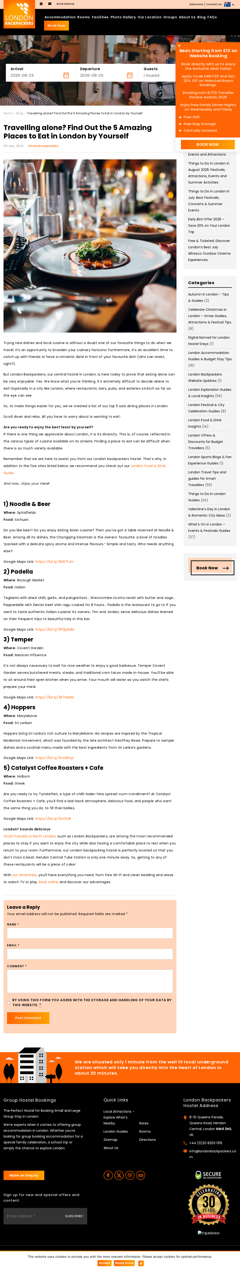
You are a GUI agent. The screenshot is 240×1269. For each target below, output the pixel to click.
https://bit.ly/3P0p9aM (54, 629)
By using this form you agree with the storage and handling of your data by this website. (92, 1002)
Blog (201, 17)
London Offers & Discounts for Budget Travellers (205, 441)
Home (8, 113)
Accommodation (60, 17)
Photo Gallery (123, 17)
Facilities (100, 17)
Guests (151, 68)
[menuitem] (229, 4)
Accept (104, 1263)
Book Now (56, 25)
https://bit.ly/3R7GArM (54, 697)
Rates (144, 1123)
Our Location (149, 17)
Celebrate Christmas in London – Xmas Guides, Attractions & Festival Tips (209, 316)
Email (13, 945)
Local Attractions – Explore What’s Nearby (119, 1117)
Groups (170, 17)
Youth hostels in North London (30, 836)
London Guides (116, 1131)
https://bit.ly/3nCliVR (53, 818)
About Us (187, 17)
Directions (196, 4)
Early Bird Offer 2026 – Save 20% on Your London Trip (209, 225)
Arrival (17, 68)
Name (13, 924)
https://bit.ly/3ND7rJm (54, 561)
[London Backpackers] (19, 14)
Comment (17, 966)
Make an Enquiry (23, 1175)
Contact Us (214, 4)
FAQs (212, 17)
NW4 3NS (223, 1129)
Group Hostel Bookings (30, 1100)
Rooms (83, 17)
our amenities (24, 875)
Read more (124, 1263)
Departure (90, 68)
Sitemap (110, 1139)
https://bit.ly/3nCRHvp (54, 757)
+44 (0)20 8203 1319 (205, 1143)
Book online (48, 882)
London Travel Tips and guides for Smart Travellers (207, 478)
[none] (229, 4)
